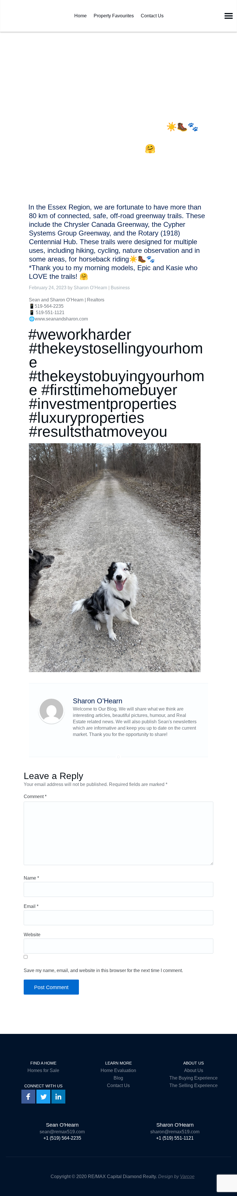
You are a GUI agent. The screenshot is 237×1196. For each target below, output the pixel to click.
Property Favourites (114, 14)
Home (80, 14)
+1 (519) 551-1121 (175, 1138)
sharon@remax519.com (174, 1131)
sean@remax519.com (62, 1131)
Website (32, 934)
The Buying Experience (193, 1078)
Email (31, 906)
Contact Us (152, 14)
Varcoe (187, 1176)
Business (120, 287)
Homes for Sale (43, 1070)
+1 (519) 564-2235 (62, 1138)
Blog (118, 1078)
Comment (35, 796)
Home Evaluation (118, 1070)
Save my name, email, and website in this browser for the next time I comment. (103, 970)
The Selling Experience (193, 1085)
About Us (193, 1070)
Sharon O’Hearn (90, 287)
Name (31, 878)
